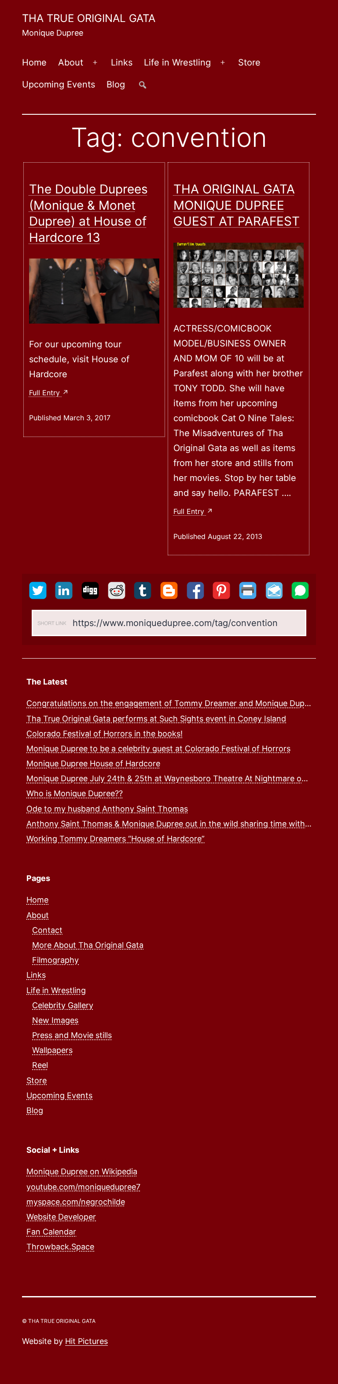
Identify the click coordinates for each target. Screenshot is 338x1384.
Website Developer (61, 1216)
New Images (55, 1020)
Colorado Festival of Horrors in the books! (104, 733)
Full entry (45, 392)
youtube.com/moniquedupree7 (83, 1186)
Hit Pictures (86, 1341)
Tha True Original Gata (88, 18)
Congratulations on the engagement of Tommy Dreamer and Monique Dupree (171, 703)
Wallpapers (52, 1050)
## (142, 85)
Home (34, 62)
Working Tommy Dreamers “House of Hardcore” (115, 838)
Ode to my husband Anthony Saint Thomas (107, 808)
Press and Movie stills (72, 1035)
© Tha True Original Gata (59, 1321)
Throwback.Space (60, 1246)
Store (249, 62)
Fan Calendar (51, 1231)
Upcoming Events (58, 84)
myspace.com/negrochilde (75, 1201)
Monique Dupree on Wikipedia (81, 1171)
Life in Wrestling (177, 62)
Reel (40, 1065)
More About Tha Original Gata (87, 945)
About (70, 62)
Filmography (55, 960)
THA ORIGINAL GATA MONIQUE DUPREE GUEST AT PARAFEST (236, 205)
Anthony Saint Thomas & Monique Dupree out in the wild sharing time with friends (179, 823)
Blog (116, 84)
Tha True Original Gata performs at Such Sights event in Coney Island (156, 718)
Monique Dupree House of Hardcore (93, 763)
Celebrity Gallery (62, 1005)
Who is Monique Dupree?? (74, 793)
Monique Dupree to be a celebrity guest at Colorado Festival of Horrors (158, 748)
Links (121, 62)
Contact (47, 930)
